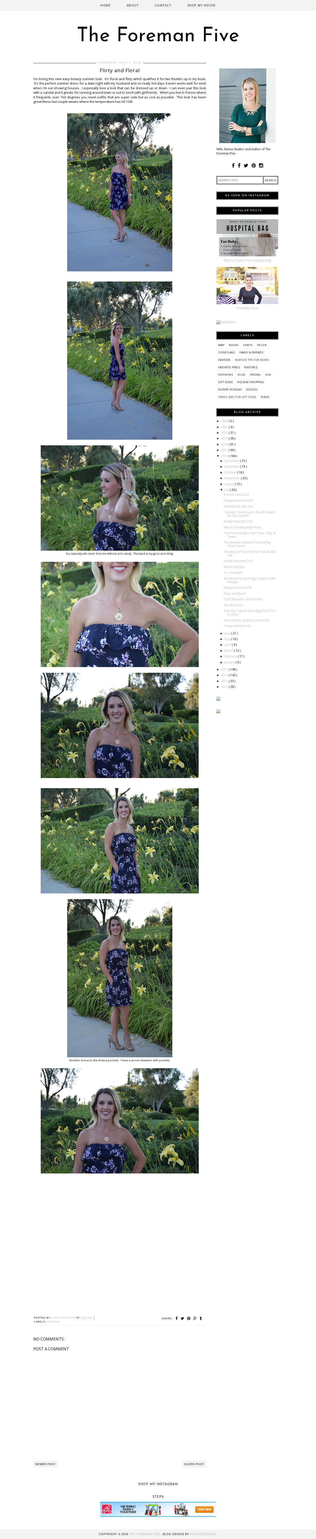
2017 (225, 450)
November (232, 466)
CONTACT (163, 5)
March (229, 651)
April (228, 645)
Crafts (248, 345)
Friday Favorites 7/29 (238, 501)
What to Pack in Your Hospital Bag (247, 260)
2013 (225, 681)
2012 (225, 687)
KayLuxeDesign (203, 1534)
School (252, 389)
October (230, 472)
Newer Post (45, 1464)
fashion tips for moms (252, 360)
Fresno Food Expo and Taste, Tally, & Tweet (250, 535)
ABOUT (133, 5)
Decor (262, 345)
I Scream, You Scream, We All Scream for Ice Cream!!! (249, 514)
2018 (225, 444)
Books (233, 345)
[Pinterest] (253, 165)
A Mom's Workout (236, 495)
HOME (105, 5)
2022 (225, 421)
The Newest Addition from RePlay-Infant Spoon (248, 544)
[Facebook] (233, 165)
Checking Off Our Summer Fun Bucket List (250, 553)
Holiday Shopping (250, 382)
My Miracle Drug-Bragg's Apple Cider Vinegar (250, 580)
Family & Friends (251, 352)
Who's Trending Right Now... (243, 527)
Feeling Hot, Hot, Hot (238, 506)
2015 (225, 669)
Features (250, 367)
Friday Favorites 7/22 (238, 521)
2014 (225, 675)
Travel (265, 397)
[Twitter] (246, 165)
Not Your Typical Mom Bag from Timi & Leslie (250, 612)
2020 (225, 433)
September (232, 478)
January (230, 662)
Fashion (53, 1321)
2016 (225, 456)
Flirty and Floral (234, 593)
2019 (225, 438)
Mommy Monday (230, 389)
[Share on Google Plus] (196, 1318)
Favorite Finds (229, 367)
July (227, 490)
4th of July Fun (233, 605)
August (229, 484)
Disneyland (226, 352)
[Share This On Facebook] (177, 1318)
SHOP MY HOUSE (201, 5)
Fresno (255, 374)
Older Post (194, 1464)
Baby (221, 345)
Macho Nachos (234, 567)
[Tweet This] (183, 1318)
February (231, 656)
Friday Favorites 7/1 (237, 626)
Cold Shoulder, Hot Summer (243, 599)
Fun (268, 374)
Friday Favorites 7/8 (237, 587)
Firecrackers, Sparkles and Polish (247, 620)
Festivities (225, 374)
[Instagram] (261, 165)
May (227, 639)
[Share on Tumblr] (201, 1318)
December (232, 461)
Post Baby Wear (247, 308)
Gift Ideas (225, 382)
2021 (225, 427)
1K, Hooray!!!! (233, 572)
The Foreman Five (158, 36)
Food (241, 374)
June (227, 633)
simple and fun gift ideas (237, 397)
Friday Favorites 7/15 (238, 561)
